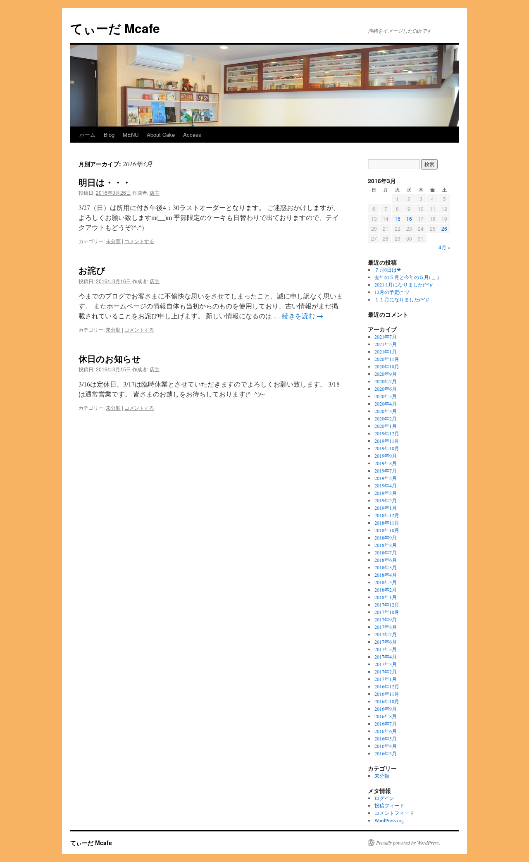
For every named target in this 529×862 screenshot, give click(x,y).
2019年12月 (386, 433)
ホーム (87, 134)
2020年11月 (386, 359)
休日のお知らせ (110, 358)
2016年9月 (385, 708)
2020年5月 (385, 396)
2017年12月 (386, 604)
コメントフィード (394, 812)
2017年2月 (385, 671)
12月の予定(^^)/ (391, 292)
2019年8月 (385, 463)
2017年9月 (385, 619)
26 (444, 228)
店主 (155, 192)
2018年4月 (385, 574)
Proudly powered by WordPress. (408, 842)
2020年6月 (385, 388)
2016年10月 (386, 701)
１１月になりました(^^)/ (401, 299)
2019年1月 (385, 507)
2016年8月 (385, 716)
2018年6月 (385, 559)
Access (192, 134)
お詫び (92, 270)
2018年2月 (385, 589)
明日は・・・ (105, 182)
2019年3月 (385, 493)
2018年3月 (385, 582)
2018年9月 (385, 537)
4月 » (444, 247)
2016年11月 (386, 693)
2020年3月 (385, 411)
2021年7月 (385, 336)
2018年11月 (386, 522)
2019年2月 (385, 500)
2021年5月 (385, 344)
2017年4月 (385, 656)
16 (409, 218)
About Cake (161, 134)
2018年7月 (385, 552)
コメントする (139, 240)
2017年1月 (385, 679)
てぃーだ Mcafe (115, 28)
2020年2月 (385, 418)
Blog (109, 134)
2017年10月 (386, 612)
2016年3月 (385, 753)
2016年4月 (385, 746)
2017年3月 (385, 664)
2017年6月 (385, 641)
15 (397, 218)
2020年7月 (385, 381)
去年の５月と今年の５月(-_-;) (406, 277)
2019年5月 (385, 478)
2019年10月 (386, 448)
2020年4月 (385, 403)
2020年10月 (386, 366)
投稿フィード (389, 805)
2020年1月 (385, 426)
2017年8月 (385, 626)
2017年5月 (385, 649)
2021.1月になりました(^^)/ (403, 284)
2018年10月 (386, 530)
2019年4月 (385, 485)
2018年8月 (385, 545)
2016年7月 (385, 723)
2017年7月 (385, 634)
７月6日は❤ (387, 269)
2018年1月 (385, 597)
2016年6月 (385, 731)
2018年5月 (385, 567)
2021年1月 (385, 351)
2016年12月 (386, 686)
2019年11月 (386, 440)
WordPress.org (389, 820)
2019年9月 (385, 455)
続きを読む (302, 315)
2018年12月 (386, 515)
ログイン (384, 798)
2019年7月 (385, 470)
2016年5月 (385, 738)
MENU (130, 134)
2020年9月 (385, 373)
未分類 (113, 240)
